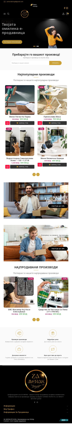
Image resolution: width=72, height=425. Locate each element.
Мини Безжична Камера (52, 157)
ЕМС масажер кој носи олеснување (19, 309)
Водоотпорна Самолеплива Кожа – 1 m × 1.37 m (19, 158)
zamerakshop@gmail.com (14, 1)
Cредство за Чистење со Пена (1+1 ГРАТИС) (52, 309)
